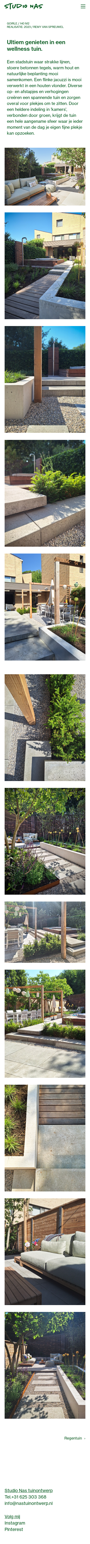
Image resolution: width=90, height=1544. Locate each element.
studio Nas (24, 6)
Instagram (15, 1523)
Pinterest (14, 1529)
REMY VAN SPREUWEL (48, 27)
